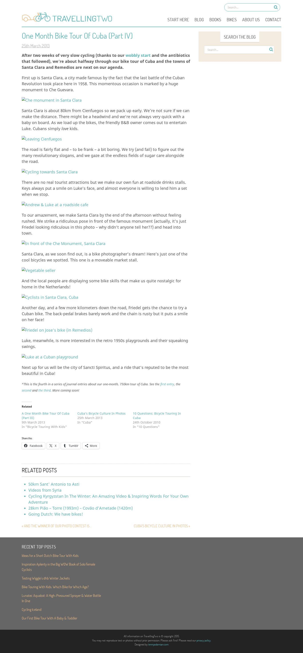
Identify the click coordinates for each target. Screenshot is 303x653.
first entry (167, 384)
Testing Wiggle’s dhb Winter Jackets (46, 578)
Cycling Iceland (31, 609)
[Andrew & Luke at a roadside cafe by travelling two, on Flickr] (55, 204)
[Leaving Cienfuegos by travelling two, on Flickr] (42, 139)
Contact (273, 19)
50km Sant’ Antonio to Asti (53, 484)
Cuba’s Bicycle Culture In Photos (101, 413)
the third (44, 390)
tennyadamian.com (158, 644)
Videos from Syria (44, 490)
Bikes (232, 19)
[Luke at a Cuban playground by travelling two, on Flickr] (50, 357)
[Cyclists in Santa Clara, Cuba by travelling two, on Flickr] (50, 297)
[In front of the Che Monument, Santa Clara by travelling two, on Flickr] (63, 243)
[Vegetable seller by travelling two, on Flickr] (38, 270)
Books (215, 19)
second (26, 390)
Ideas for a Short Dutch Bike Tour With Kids (50, 555)
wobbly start (138, 55)
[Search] (276, 7)
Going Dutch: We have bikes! (55, 514)
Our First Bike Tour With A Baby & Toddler (49, 618)
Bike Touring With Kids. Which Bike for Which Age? (55, 586)
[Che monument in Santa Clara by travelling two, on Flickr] (52, 100)
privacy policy (204, 640)
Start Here (178, 19)
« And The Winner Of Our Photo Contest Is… (56, 525)
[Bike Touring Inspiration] (68, 21)
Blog (199, 19)
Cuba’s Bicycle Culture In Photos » (162, 525)
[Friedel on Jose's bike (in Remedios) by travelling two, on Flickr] (57, 330)
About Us (251, 19)
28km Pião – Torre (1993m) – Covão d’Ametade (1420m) (80, 508)
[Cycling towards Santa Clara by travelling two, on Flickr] (50, 171)
